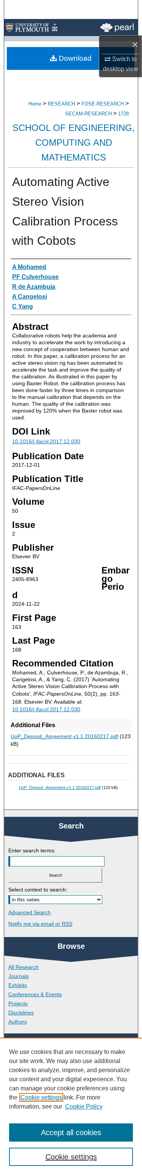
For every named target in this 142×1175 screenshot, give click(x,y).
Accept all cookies (71, 1132)
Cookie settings (41, 1097)
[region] (71, 1106)
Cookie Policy (84, 1106)
